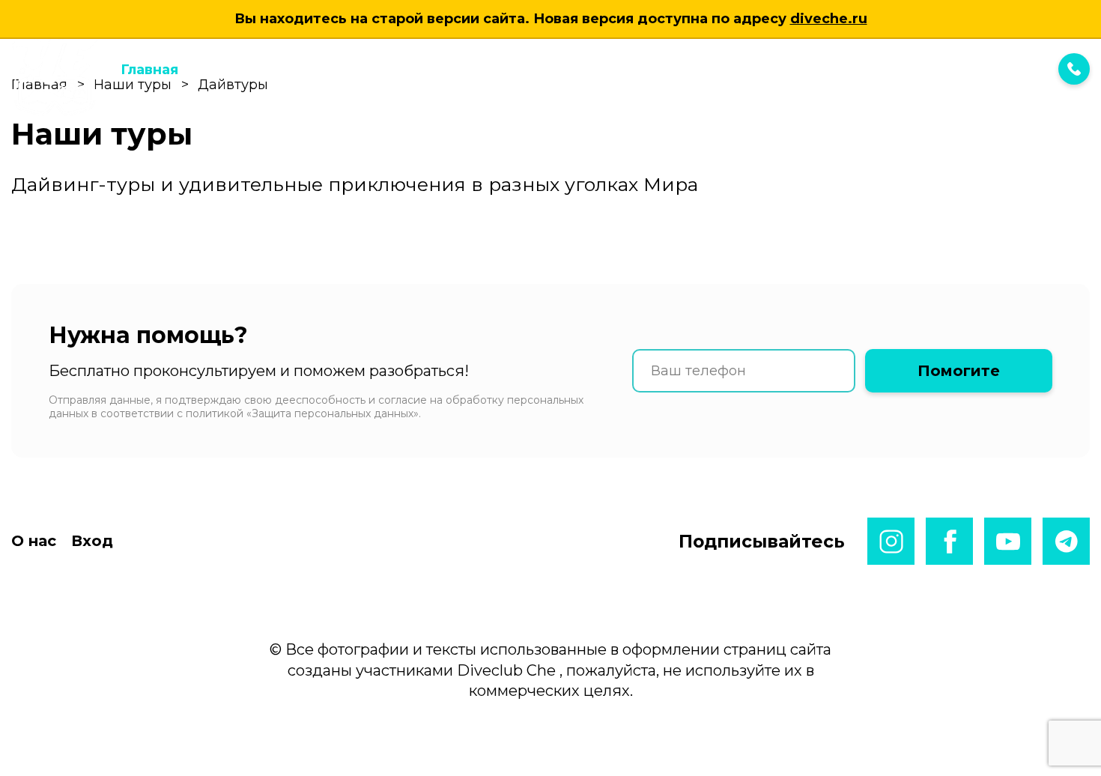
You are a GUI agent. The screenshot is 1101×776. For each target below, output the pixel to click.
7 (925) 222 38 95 (977, 69)
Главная (149, 69)
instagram (891, 541)
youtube (1007, 541)
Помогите (959, 371)
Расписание (298, 69)
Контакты (482, 69)
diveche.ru (828, 18)
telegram (1066, 541)
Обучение (394, 69)
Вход (552, 69)
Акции (216, 69)
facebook (949, 541)
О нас (33, 541)
